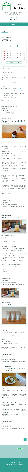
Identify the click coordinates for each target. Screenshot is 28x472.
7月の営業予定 (6, 40)
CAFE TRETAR (14, 462)
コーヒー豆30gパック (8, 304)
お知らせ (4, 31)
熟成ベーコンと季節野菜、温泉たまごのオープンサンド (13, 369)
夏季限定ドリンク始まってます (11, 217)
